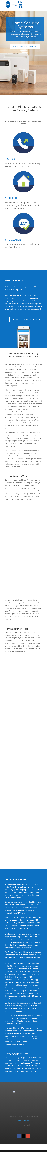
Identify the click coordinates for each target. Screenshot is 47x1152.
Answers (26, 1121)
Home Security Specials (27, 742)
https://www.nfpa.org (29, 711)
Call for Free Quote (23, 258)
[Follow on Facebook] (19, 1136)
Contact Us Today (23, 857)
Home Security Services (25, 46)
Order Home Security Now (26, 319)
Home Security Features (27, 586)
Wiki (19, 1121)
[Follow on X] (23, 1136)
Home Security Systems (25, 24)
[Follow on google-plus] (28, 1136)
